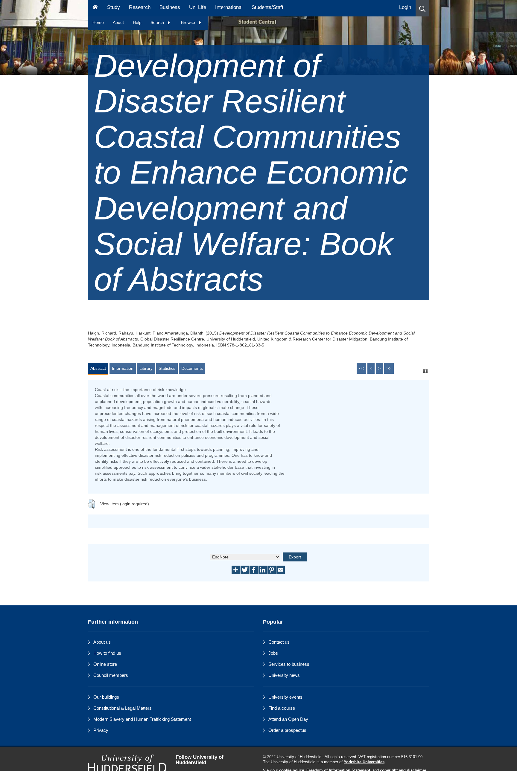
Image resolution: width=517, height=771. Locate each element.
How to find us (107, 653)
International (229, 7)
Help (137, 22)
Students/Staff (267, 7)
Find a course (281, 708)
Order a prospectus (287, 730)
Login (405, 7)
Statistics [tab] (167, 368)
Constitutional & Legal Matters (122, 708)
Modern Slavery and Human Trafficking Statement (142, 719)
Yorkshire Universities (364, 762)
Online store (105, 664)
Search (157, 22)
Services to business (288, 664)
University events (285, 697)
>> (389, 368)
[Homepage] (95, 8)
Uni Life (197, 7)
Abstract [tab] (98, 368)
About (118, 22)
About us (102, 642)
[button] (422, 8)
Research (139, 7)
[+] (425, 371)
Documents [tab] (192, 368)
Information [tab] (122, 368)
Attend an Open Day (288, 719)
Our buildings (106, 697)
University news (284, 675)
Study (113, 7)
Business (169, 7)
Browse (188, 22)
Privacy (100, 730)
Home (98, 22)
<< (361, 368)
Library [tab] (146, 368)
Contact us (279, 642)
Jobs (273, 653)
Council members (110, 675)
